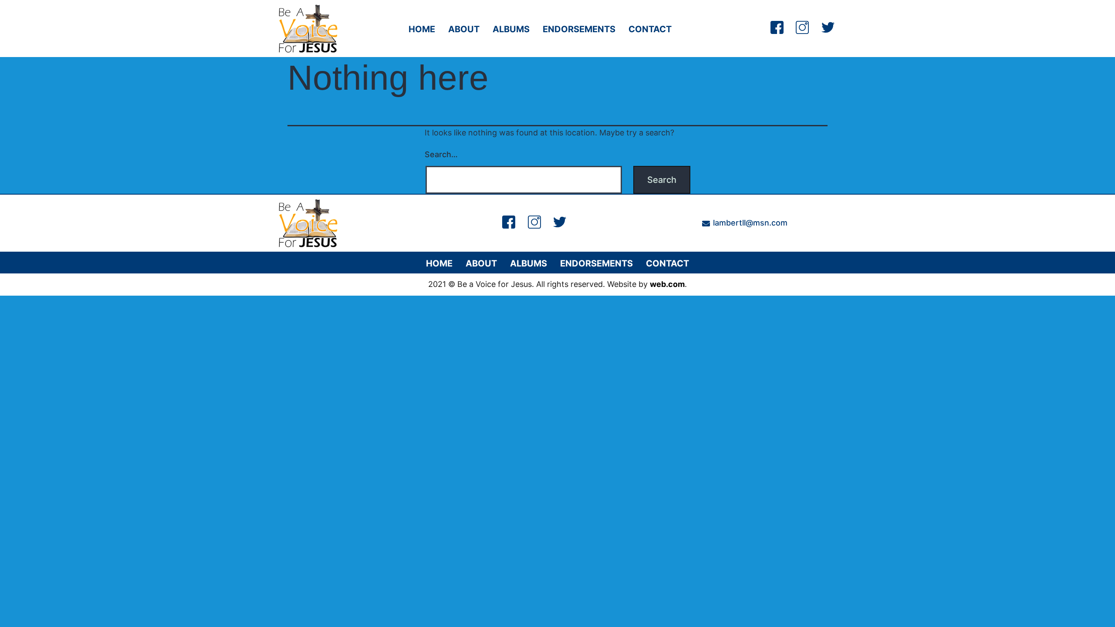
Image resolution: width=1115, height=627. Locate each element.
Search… (441, 154)
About (464, 29)
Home (422, 29)
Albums (511, 29)
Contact (650, 29)
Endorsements (579, 29)
